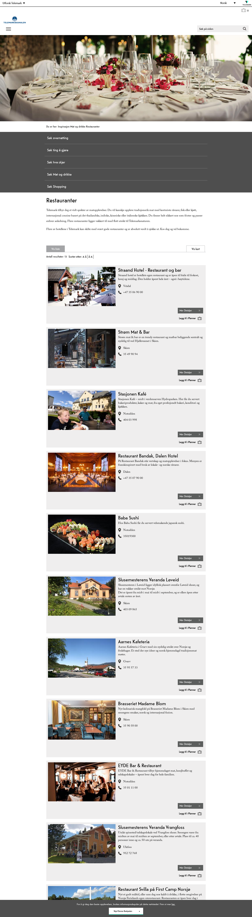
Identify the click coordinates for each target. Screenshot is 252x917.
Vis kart (182, 249)
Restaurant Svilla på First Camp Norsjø (154, 889)
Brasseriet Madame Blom (142, 703)
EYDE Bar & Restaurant (139, 765)
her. (173, 904)
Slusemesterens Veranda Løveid (148, 580)
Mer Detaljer (185, 310)
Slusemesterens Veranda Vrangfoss (151, 827)
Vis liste (70, 249)
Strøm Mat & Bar (134, 332)
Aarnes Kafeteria (133, 641)
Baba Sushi (128, 518)
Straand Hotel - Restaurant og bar (149, 270)
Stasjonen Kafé (132, 394)
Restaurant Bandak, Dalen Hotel (148, 456)
